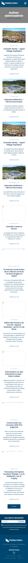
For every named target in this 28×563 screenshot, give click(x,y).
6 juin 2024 (14, 368)
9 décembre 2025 (14, 139)
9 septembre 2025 (14, 182)
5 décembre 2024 (14, 223)
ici (18, 529)
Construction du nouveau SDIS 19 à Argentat (14, 425)
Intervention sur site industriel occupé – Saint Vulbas (14, 374)
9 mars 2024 (14, 469)
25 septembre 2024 (14, 266)
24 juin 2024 (14, 319)
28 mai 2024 (14, 420)
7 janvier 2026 (14, 45)
